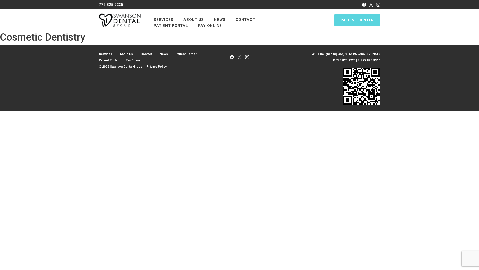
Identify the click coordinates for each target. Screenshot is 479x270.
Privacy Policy (157, 66)
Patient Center (357, 20)
